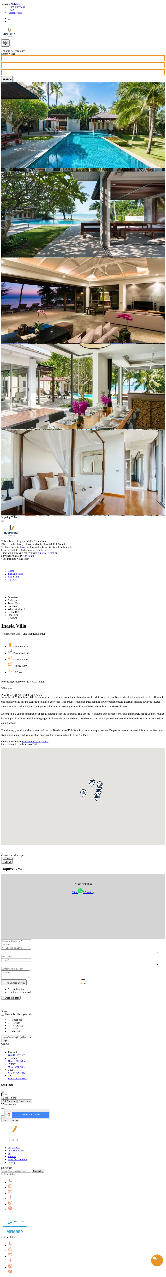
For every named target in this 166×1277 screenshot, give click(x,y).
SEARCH (7, 79)
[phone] (10, 1182)
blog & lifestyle (16, 1150)
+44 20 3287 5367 (17, 1078)
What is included (16, 609)
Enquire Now (24, 1101)
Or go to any (20, 744)
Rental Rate (14, 612)
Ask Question (9, 1101)
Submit (14, 1120)
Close (5, 1098)
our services (14, 1147)
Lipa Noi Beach (46, 553)
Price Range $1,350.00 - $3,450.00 (22, 681)
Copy (5, 1040)
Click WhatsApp (83, 892)
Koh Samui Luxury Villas (35, 741)
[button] (91, 782)
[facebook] (10, 1198)
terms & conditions (17, 1159)
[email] (10, 1193)
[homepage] (13, 1142)
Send (13, 1098)
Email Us (8, 858)
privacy (11, 1162)
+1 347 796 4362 (16, 1072)
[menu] (9, 19)
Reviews (12, 617)
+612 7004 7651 (16, 1066)
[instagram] (10, 1204)
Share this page (11, 998)
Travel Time (14, 603)
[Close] (2, 521)
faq (9, 1153)
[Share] (9, 1020)
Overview (13, 597)
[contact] (11, 44)
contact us (18, 547)
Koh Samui (28, 555)
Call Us (7, 862)
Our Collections (17, 7)
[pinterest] (10, 1209)
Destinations (15, 4)
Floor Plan (13, 615)
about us (12, 1156)
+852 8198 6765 (16, 1061)
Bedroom (12, 600)
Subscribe (38, 1171)
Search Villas (15, 12)
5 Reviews (6, 688)
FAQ (11, 9)
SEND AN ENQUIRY (16, 983)
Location (12, 606)
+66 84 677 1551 (16, 1055)
